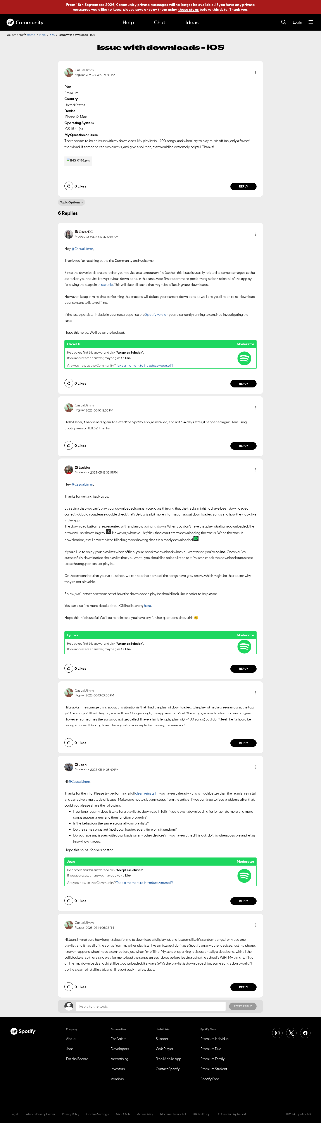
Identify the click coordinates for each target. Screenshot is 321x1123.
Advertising (119, 1058)
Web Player (164, 1048)
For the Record (77, 1058)
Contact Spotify (168, 1068)
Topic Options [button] (70, 202)
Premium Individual (214, 1038)
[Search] (283, 22)
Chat (159, 22)
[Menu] (310, 22)
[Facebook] (305, 1033)
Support (162, 1038)
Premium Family (212, 1058)
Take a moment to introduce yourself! (144, 365)
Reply (243, 186)
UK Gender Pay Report (231, 1114)
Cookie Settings (97, 1114)
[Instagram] (277, 1033)
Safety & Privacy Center (40, 1114)
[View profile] (68, 72)
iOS (52, 35)
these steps (188, 9)
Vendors (117, 1078)
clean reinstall (145, 793)
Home (31, 35)
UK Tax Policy (201, 1114)
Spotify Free (209, 1078)
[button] (255, 72)
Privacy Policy (70, 1114)
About (71, 1038)
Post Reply (243, 1006)
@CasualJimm (82, 248)
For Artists (118, 1038)
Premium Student (213, 1068)
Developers (120, 1048)
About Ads (123, 1114)
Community (29, 22)
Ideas (191, 22)
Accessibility (145, 1114)
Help (128, 22)
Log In (297, 22)
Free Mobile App (168, 1058)
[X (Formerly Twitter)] (291, 1033)
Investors (118, 1068)
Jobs (69, 1048)
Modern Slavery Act (173, 1114)
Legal (14, 1114)
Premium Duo (210, 1048)
